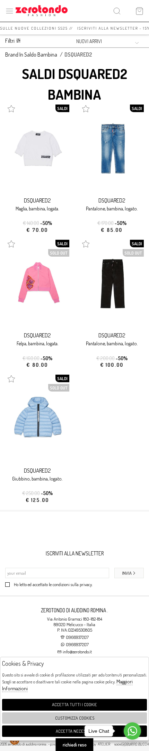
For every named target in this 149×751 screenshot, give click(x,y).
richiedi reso (75, 745)
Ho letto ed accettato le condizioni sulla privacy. (53, 584)
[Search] (117, 11)
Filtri (10, 41)
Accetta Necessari (75, 731)
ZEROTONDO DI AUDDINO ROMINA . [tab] (74, 610)
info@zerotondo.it (77, 651)
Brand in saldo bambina (31, 54)
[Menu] (9, 11)
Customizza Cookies (74, 718)
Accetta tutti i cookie (74, 704)
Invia (127, 573)
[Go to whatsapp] (132, 731)
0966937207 (77, 637)
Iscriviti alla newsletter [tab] (75, 553)
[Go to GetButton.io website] (132, 744)
